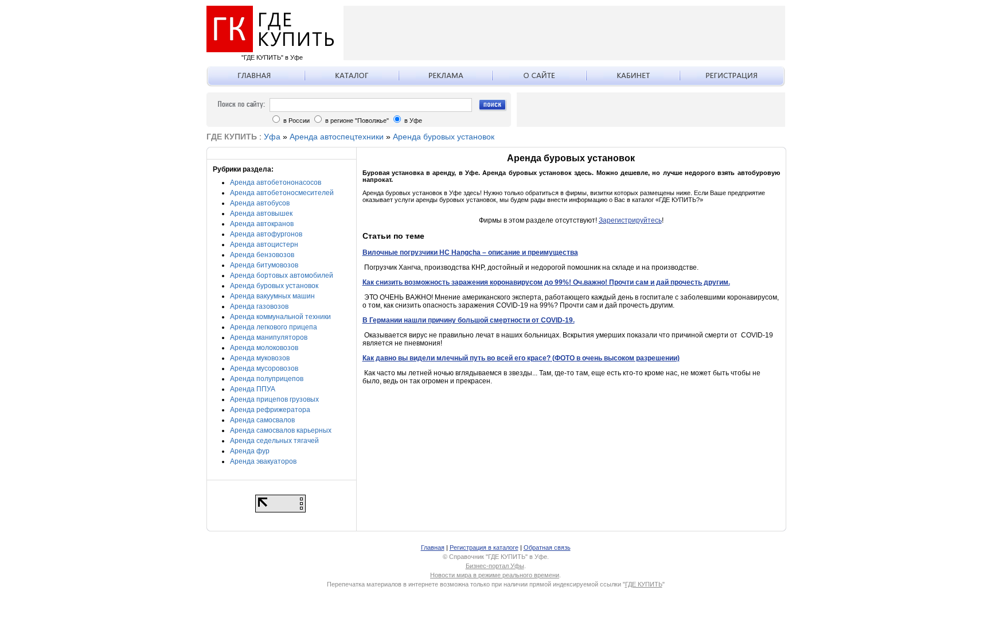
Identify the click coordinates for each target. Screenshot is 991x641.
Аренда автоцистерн (264, 244)
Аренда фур (250, 451)
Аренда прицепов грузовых (274, 399)
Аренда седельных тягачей (274, 441)
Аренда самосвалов (262, 420)
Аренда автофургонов (266, 234)
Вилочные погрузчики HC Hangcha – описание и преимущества (470, 252)
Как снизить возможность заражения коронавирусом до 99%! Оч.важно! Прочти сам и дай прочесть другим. (546, 282)
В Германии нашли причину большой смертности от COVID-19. (468, 320)
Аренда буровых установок (443, 136)
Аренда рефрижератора (270, 410)
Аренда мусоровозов (264, 368)
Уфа (272, 136)
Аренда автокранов (262, 224)
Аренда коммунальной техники (280, 317)
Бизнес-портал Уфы (495, 565)
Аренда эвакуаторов (263, 461)
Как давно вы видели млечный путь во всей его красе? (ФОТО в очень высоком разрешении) (521, 358)
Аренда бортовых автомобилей (281, 275)
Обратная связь (547, 547)
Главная (432, 547)
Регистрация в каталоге (484, 547)
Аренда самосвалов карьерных (280, 430)
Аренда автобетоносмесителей (282, 193)
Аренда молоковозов (264, 348)
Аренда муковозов (260, 358)
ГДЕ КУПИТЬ (643, 584)
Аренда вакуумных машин (272, 296)
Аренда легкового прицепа (273, 327)
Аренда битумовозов (264, 265)
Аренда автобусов (260, 203)
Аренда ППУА (252, 389)
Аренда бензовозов (262, 255)
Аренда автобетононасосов (275, 182)
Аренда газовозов (259, 306)
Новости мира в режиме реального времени (494, 575)
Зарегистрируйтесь (630, 220)
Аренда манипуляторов (268, 337)
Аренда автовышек (261, 213)
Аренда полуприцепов (266, 379)
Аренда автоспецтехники (337, 136)
